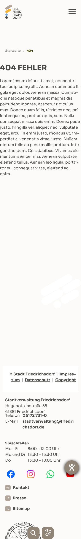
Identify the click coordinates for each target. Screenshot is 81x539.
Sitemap (21, 508)
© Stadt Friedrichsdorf (32, 374)
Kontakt (21, 487)
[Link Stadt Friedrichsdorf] (13, 11)
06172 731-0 (34, 415)
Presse (19, 498)
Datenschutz (37, 380)
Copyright (65, 380)
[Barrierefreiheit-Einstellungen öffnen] (72, 467)
